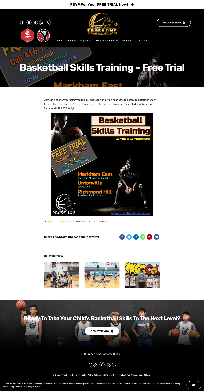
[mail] (41, 22)
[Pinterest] (149, 236)
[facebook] (22, 22)
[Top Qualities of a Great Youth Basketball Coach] (142, 275)
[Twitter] (129, 236)
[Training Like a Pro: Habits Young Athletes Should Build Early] (102, 275)
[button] (47, 275)
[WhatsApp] (142, 236)
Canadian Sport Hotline (141, 375)
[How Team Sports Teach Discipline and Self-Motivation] (61, 275)
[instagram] (29, 22)
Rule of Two (125, 375)
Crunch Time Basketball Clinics (58, 221)
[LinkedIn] (136, 236)
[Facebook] (122, 236)
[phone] (48, 22)
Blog (107, 221)
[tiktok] (35, 22)
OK (194, 385)
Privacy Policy (112, 375)
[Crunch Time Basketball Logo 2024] (102, 353)
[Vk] (156, 236)
